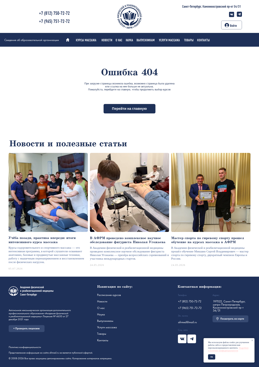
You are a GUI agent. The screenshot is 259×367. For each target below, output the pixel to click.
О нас (101, 308)
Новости (102, 301)
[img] (231, 14)
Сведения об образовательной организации (31, 40)
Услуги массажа (107, 327)
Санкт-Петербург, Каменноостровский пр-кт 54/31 (211, 6)
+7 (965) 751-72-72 (54, 21)
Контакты (102, 340)
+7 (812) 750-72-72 (54, 13)
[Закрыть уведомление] (252, 340)
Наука (101, 314)
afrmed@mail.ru (187, 322)
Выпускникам (105, 321)
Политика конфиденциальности (25, 347)
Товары (101, 334)
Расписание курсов (109, 295)
